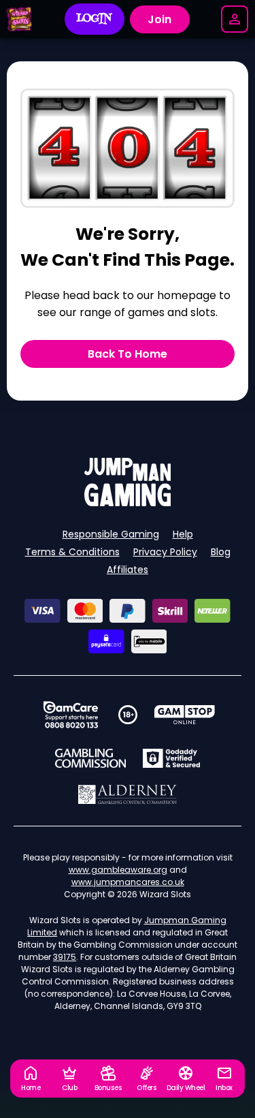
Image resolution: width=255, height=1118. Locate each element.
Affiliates (127, 569)
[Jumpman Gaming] (127, 502)
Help (183, 534)
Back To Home (127, 354)
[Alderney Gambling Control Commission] (127, 794)
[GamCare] (70, 715)
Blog (221, 552)
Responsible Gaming (111, 534)
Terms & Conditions (72, 552)
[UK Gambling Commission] (90, 758)
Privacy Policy (165, 552)
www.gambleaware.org (118, 869)
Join (159, 19)
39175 (64, 957)
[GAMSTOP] (184, 714)
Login (94, 19)
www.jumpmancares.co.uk (127, 882)
